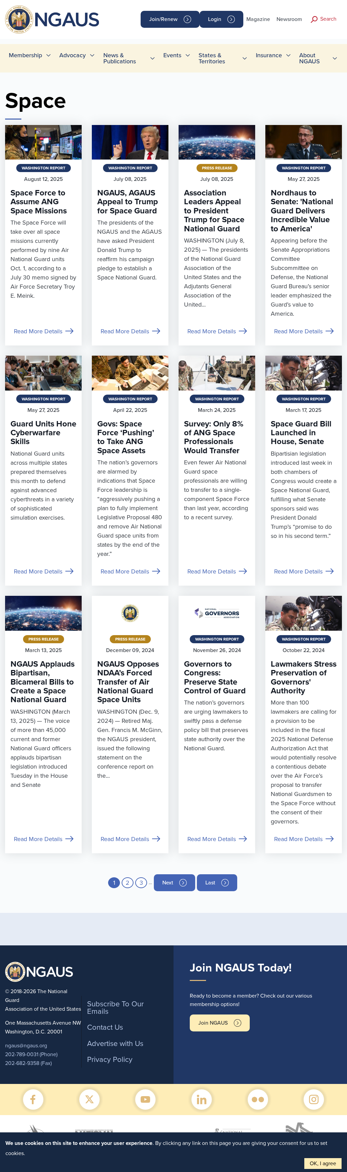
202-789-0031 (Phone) (31, 1054)
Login (214, 19)
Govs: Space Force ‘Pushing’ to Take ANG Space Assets (125, 437)
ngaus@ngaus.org (26, 1045)
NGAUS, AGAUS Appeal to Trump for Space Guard (127, 202)
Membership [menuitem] (25, 55)
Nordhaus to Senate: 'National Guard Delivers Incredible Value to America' (302, 211)
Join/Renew (163, 19)
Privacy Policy (109, 1059)
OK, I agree (323, 1163)
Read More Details (38, 331)
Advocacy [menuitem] (72, 55)
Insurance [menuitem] (269, 55)
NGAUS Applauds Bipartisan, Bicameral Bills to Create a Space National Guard (43, 682)
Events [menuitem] (172, 55)
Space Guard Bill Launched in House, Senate (301, 433)
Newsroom (289, 19)
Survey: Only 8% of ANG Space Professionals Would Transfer (213, 437)
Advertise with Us (115, 1043)
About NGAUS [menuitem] (309, 58)
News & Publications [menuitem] (119, 58)
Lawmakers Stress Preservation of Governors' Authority (303, 677)
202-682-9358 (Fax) (28, 1063)
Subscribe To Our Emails (115, 1008)
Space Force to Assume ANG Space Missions (39, 202)
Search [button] (328, 19)
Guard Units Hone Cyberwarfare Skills (43, 433)
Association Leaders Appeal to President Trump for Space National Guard (214, 211)
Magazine (258, 19)
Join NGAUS (213, 1023)
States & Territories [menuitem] (212, 58)
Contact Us (105, 1027)
